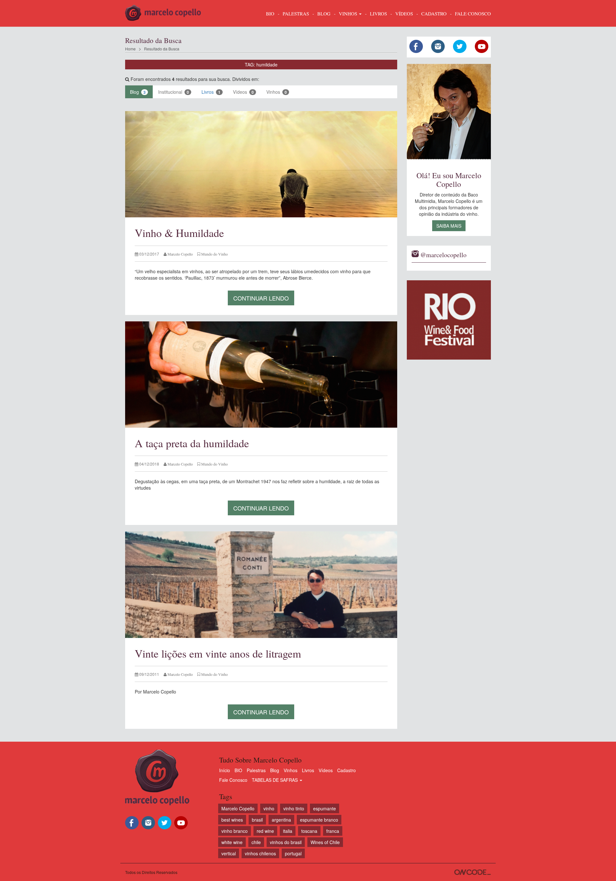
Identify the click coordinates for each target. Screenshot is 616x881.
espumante (324, 808)
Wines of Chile (325, 842)
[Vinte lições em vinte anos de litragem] (261, 584)
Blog (138, 92)
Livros (210, 92)
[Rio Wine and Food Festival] (449, 320)
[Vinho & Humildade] (261, 164)
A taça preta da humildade (192, 443)
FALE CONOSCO (473, 13)
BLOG (323, 13)
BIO (270, 13)
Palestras (296, 13)
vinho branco (234, 831)
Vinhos (276, 92)
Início (224, 770)
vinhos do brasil (286, 842)
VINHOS (348, 13)
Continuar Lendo (261, 298)
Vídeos (243, 92)
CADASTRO (434, 13)
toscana (309, 831)
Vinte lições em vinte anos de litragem (218, 653)
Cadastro (346, 770)
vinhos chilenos (260, 853)
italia (287, 831)
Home (130, 48)
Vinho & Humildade (179, 232)
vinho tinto (293, 808)
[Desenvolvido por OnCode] (472, 872)
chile (256, 842)
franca (332, 831)
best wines (232, 819)
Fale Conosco (233, 780)
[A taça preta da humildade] (261, 374)
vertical (228, 853)
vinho (268, 808)
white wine (232, 842)
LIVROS (378, 13)
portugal (293, 853)
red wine (265, 831)
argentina (281, 819)
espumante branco (319, 819)
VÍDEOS (404, 13)
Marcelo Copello (237, 808)
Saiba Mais (448, 225)
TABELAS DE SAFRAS (275, 780)
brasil (257, 819)
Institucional (173, 92)
